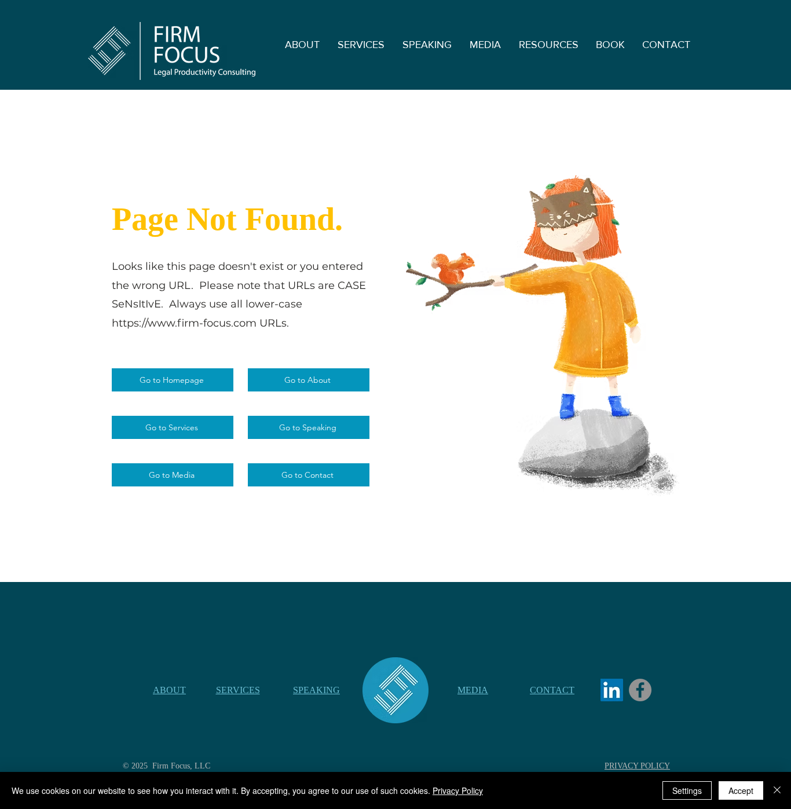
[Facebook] (640, 690)
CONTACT (552, 690)
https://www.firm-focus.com (184, 323)
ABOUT (169, 690)
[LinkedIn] (611, 690)
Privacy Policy (458, 790)
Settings (687, 790)
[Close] (777, 790)
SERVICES (238, 690)
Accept (740, 790)
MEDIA (472, 690)
